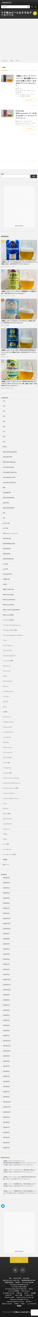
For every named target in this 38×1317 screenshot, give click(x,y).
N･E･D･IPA (6, 523)
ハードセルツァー (8, 732)
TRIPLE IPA (6, 579)
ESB (4, 487)
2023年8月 (6, 1061)
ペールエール (7, 768)
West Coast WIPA (8, 615)
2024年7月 (6, 1005)
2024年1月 (6, 1035)
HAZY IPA (23, 90)
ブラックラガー (7, 757)
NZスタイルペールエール (10, 533)
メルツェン (6, 829)
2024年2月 (6, 1030)
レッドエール (7, 849)
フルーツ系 (6, 762)
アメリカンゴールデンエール (11, 625)
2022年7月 (6, 1127)
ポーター (5, 808)
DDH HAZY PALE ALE (9, 462)
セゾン (5, 706)
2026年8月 (6, 877)
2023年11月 (7, 1046)
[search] (28, 6)
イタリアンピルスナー (9, 655)
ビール (27, 94)
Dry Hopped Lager (8, 467)
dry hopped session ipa (10, 472)
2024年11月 (7, 984)
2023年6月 (6, 1071)
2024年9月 (6, 995)
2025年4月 (6, 959)
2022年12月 (7, 1102)
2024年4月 (6, 1020)
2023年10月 (7, 1051)
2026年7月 (6, 883)
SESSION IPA (7, 548)
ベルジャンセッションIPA (10, 788)
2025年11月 (7, 923)
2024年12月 (7, 979)
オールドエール (7, 681)
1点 (4, 401)
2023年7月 (6, 1066)
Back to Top (19, 1260)
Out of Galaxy (21, 94)
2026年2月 (6, 908)
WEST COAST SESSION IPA (11, 610)
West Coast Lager (8, 594)
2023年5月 (6, 1076)
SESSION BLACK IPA (9, 543)
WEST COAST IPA (8, 589)
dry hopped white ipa (9, 482)
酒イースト (6, 864)
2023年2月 (6, 1091)
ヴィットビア (7, 671)
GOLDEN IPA (7, 492)
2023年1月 (6, 1097)
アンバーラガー (7, 650)
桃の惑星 (22, 96)
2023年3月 (6, 1086)
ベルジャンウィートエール (11, 778)
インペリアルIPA (8, 661)
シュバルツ (6, 696)
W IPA (28, 90)
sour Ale (5, 564)
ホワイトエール (7, 819)
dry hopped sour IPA (9, 477)
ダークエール (7, 717)
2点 (4, 406)
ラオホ (5, 834)
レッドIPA (6, 844)
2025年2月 (6, 969)
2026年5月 (6, 893)
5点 (18, 90)
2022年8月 (6, 1122)
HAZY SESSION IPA (8, 508)
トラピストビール (8, 722)
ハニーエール (7, 737)
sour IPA (5, 569)
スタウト (5, 701)
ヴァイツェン (7, 666)
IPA (4, 513)
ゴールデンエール (8, 691)
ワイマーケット (29, 124)
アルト (5, 640)
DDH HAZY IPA (7, 457)
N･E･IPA (5, 528)
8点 (4, 356)
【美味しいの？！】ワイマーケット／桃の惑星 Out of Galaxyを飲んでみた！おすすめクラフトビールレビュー (26, 80)
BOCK (5, 447)
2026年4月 (6, 898)
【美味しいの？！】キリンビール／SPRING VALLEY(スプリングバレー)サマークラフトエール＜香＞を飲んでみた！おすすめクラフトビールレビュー (19, 383)
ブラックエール (7, 752)
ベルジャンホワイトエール (11, 798)
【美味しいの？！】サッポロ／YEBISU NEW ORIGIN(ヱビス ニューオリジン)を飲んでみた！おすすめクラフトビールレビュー (18, 352)
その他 (5, 711)
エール (5, 676)
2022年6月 (6, 1132)
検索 (2, 174)
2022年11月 (7, 1107)
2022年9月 (6, 1117)
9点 (4, 441)
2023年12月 (7, 1041)
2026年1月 (6, 913)
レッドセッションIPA (9, 854)
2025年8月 (6, 939)
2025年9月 (6, 933)
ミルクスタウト (7, 824)
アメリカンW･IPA (8, 620)
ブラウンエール (7, 747)
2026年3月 (6, 903)
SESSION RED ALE (8, 559)
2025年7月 (6, 944)
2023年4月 (6, 1081)
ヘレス (5, 803)
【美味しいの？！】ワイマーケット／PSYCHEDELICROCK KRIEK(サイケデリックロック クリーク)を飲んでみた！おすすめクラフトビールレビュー (20, 1163)
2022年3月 (6, 1147)
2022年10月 (7, 1112)
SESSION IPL (6, 554)
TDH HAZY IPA (7, 574)
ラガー (14, 266)
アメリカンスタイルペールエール (13, 635)
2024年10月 (7, 990)
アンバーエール (7, 645)
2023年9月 (6, 1056)
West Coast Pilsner (8, 605)
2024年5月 (6, 1015)
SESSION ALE (9, 388)
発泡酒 (19, 92)
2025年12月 (7, 918)
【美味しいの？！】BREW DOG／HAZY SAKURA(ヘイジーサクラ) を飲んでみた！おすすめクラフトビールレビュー (20, 1193)
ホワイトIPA (6, 813)
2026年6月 (6, 888)
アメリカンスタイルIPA (10, 630)
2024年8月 (6, 1000)
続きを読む (29, 99)
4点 (4, 416)
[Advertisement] (19, 39)
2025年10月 (7, 928)
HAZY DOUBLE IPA (8, 497)
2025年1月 (6, 974)
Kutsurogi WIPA (21, 123)
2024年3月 (6, 1025)
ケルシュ (5, 686)
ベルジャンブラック (9, 793)
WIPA (28, 123)
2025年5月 (6, 954)
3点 (27, 121)
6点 (4, 325)
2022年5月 (6, 1137)
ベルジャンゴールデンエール (11, 783)
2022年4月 (6, 1142)
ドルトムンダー (7, 727)
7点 (4, 266)
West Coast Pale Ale (9, 599)
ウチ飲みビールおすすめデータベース (16, 13)
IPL (4, 518)
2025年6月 (6, 949)
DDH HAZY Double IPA (10, 452)
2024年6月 (6, 1010)
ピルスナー (8, 266)
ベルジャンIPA (7, 773)
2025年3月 (6, 964)
